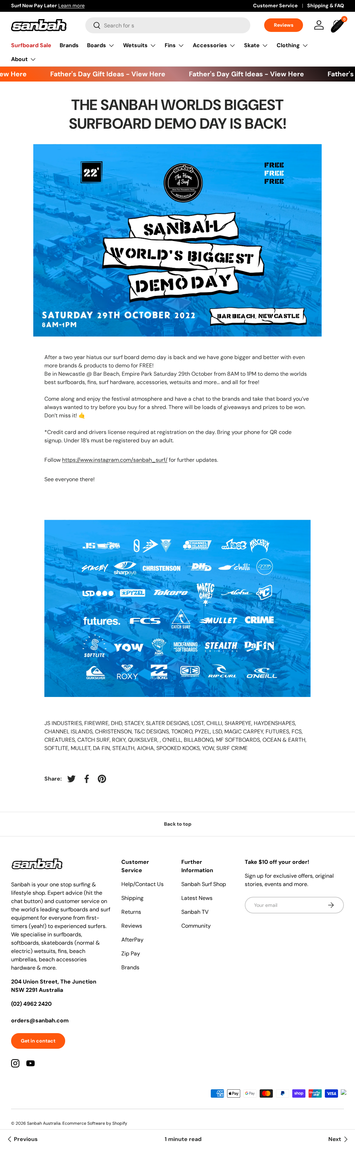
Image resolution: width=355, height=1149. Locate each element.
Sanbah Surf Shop (203, 884)
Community (196, 925)
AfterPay (132, 939)
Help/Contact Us (142, 884)
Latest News (197, 898)
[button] (338, 25)
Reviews (283, 25)
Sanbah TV (195, 912)
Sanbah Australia (44, 1123)
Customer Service (275, 5)
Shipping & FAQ (325, 5)
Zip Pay (130, 953)
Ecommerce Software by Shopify (94, 1123)
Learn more (71, 5)
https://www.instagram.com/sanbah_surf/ (114, 459)
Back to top (177, 824)
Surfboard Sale (31, 45)
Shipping (132, 898)
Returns (131, 912)
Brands (69, 45)
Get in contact (38, 1041)
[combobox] (167, 25)
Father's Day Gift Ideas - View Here (99, 74)
